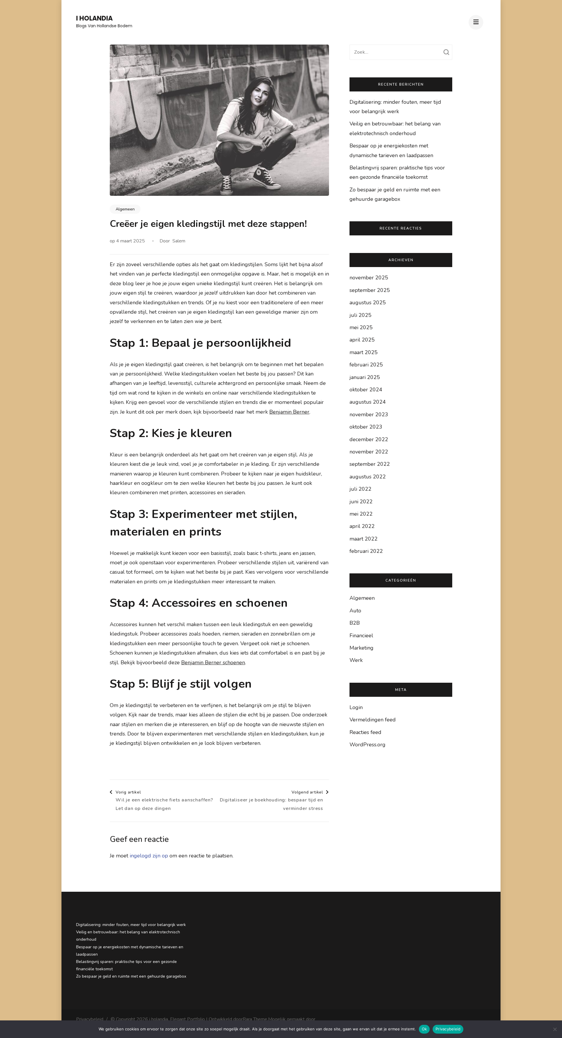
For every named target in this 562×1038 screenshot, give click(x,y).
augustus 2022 (367, 476)
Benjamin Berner (289, 411)
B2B (354, 622)
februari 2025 (366, 364)
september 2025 (369, 290)
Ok (424, 1029)
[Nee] (555, 1029)
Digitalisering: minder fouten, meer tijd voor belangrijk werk (131, 924)
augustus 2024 (367, 401)
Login (356, 707)
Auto (355, 610)
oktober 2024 (365, 389)
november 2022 (368, 451)
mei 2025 (361, 327)
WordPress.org (367, 744)
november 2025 (368, 277)
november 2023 (368, 414)
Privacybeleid (89, 1019)
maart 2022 (363, 538)
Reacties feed (365, 732)
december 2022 (368, 439)
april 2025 (362, 339)
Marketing (361, 647)
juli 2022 (360, 488)
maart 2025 (363, 352)
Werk (356, 660)
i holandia (94, 18)
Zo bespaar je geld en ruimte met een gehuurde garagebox (131, 976)
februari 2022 (366, 551)
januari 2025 (364, 377)
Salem (178, 241)
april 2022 (362, 526)
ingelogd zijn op (149, 855)
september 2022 (369, 464)
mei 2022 (361, 513)
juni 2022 (361, 501)
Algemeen (125, 209)
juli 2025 (360, 315)
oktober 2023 (365, 426)
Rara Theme (255, 1019)
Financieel (361, 635)
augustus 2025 (367, 302)
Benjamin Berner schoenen (213, 662)
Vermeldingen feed (372, 719)
